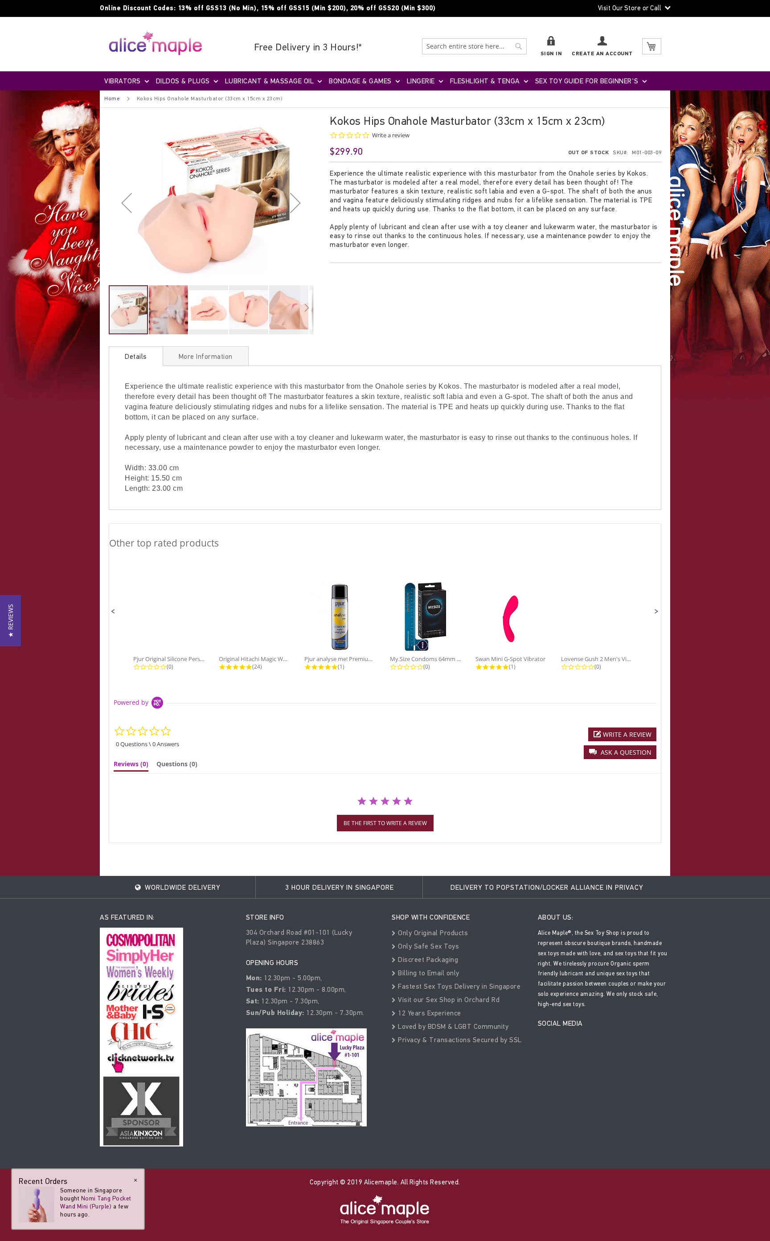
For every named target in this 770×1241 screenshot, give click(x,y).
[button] (126, 202)
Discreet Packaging (427, 959)
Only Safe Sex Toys (427, 946)
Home (112, 98)
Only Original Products (432, 933)
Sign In (551, 53)
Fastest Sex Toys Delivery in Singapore (458, 986)
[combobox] (474, 46)
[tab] (136, 356)
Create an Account (602, 53)
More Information (206, 356)
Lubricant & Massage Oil (269, 81)
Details (136, 356)
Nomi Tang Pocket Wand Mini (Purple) (95, 1202)
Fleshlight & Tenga (485, 81)
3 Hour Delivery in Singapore (339, 887)
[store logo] (155, 43)
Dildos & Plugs (183, 81)
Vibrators (122, 81)
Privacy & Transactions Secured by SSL (459, 1040)
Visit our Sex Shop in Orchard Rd (448, 999)
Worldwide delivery (181, 887)
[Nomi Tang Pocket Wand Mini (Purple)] (36, 1204)
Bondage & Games (360, 81)
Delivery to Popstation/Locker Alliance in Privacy (547, 887)
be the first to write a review (385, 823)
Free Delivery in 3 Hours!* (308, 47)
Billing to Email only (427, 973)
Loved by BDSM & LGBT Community (452, 1026)
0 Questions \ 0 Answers (147, 744)
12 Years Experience (428, 1013)
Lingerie (421, 81)
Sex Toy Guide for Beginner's (587, 81)
